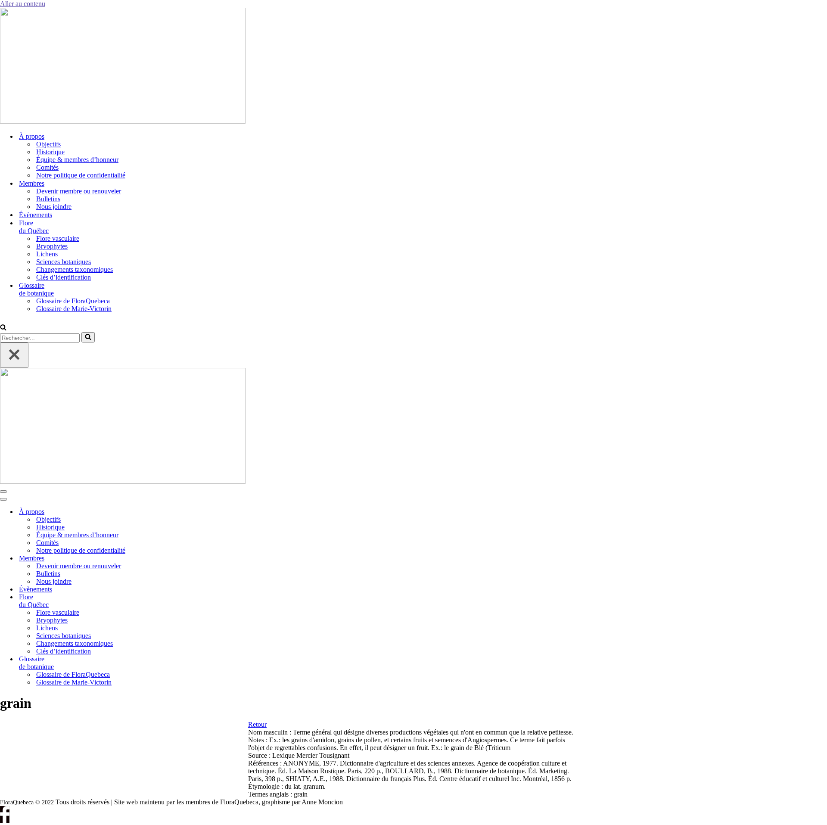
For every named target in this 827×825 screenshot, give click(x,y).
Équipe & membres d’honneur (77, 159)
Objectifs (48, 144)
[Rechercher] (3, 328)
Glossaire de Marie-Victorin (74, 308)
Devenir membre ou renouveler (78, 191)
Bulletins (48, 198)
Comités (47, 167)
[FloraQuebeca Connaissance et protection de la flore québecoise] (123, 121)
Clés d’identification (63, 277)
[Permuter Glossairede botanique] (146, 663)
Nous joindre (54, 206)
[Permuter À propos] (146, 512)
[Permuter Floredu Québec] (146, 601)
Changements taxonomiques (74, 269)
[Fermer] (14, 355)
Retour (257, 724)
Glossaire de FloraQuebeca (73, 301)
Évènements (35, 214)
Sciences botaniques (63, 261)
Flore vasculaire (57, 238)
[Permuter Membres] (146, 558)
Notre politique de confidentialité (80, 175)
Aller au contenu (22, 3)
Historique (50, 152)
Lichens (47, 254)
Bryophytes (52, 246)
